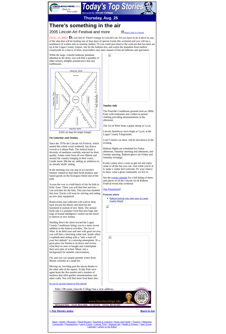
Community (57, 324)
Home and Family (122, 322)
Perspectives (71, 324)
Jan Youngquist (112, 189)
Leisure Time (100, 324)
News (55, 322)
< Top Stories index (61, 311)
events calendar (119, 177)
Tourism (136, 322)
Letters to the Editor (107, 327)
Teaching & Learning (102, 322)
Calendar (91, 327)
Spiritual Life (114, 324)
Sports (62, 322)
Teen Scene (146, 324)
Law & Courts (86, 324)
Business (72, 322)
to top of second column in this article (68, 283)
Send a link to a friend (134, 32)
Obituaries (147, 322)
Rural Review (84, 322)
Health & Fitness (130, 324)
